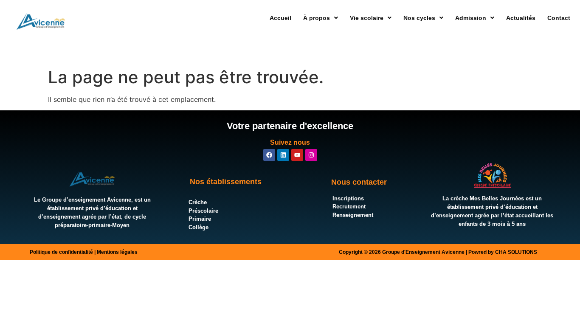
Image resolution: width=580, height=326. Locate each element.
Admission (470, 17)
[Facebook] (269, 155)
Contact (558, 17)
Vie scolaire (366, 17)
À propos (316, 17)
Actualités (520, 17)
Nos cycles (419, 17)
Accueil (280, 17)
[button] (320, 17)
